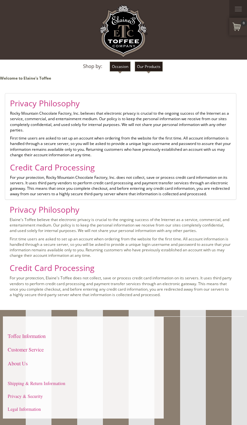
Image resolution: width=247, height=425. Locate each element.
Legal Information (24, 409)
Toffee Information (27, 336)
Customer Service (26, 349)
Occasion (120, 66)
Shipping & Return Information (36, 383)
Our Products (148, 66)
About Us (18, 363)
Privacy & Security (25, 396)
